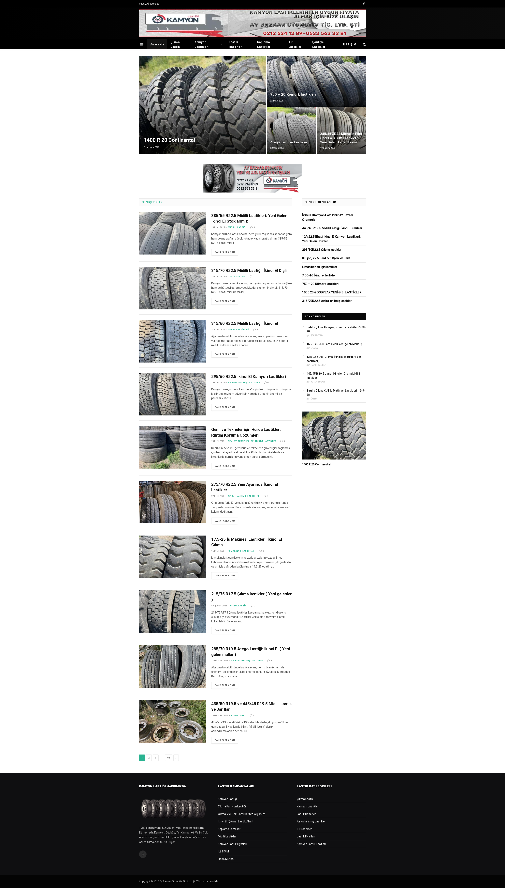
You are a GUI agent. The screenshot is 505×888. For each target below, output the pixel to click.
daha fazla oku (225, 252)
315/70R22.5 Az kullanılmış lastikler (327, 301)
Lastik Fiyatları (306, 836)
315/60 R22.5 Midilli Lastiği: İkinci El (244, 323)
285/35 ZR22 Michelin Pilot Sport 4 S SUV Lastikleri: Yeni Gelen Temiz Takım (341, 138)
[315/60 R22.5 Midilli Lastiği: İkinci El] (172, 341)
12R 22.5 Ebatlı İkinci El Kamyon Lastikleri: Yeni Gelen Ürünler (331, 239)
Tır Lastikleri (295, 44)
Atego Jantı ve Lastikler (289, 142)
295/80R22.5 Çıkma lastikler (321, 250)
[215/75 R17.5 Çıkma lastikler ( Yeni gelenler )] (172, 611)
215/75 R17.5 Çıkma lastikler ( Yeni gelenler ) (251, 597)
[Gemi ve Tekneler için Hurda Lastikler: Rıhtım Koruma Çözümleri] (172, 447)
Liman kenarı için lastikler (319, 267)
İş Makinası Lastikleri (241, 551)
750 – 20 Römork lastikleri (320, 284)
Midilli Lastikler (227, 836)
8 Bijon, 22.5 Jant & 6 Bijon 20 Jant (326, 258)
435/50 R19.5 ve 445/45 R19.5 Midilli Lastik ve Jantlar (251, 706)
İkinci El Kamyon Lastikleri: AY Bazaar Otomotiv (327, 217)
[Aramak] (364, 44)
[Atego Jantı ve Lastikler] (291, 130)
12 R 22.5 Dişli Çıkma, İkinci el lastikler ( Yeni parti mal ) (334, 359)
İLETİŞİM (349, 44)
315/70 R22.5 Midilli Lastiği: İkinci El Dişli (249, 270)
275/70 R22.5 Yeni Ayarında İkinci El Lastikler (244, 487)
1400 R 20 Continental (169, 140)
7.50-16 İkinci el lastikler (319, 275)
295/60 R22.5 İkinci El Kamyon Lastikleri (248, 376)
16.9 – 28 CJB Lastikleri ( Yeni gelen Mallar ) (334, 344)
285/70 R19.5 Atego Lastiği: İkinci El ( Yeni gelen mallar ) (250, 652)
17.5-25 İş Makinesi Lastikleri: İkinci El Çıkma (246, 542)
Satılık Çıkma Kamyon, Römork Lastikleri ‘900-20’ (336, 329)
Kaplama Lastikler (263, 44)
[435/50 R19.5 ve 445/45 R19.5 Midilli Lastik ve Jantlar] (172, 721)
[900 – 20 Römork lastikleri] (316, 81)
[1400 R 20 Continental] (202, 105)
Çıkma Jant (238, 715)
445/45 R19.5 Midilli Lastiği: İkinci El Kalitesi (332, 228)
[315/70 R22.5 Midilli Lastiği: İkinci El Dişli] (172, 288)
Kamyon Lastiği (227, 799)
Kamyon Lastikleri (202, 44)
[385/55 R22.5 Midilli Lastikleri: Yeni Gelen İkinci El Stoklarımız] (172, 233)
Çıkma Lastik (175, 44)
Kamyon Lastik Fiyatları (232, 844)
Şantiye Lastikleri (319, 44)
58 (168, 757)
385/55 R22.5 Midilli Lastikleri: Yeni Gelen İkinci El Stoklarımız (249, 218)
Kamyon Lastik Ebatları (311, 844)
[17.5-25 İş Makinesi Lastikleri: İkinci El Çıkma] (172, 557)
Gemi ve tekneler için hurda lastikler (252, 441)
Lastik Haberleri (236, 44)
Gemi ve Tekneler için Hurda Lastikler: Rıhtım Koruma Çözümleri (246, 432)
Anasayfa (157, 44)
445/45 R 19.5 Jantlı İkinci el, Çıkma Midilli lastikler (333, 375)
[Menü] (141, 44)
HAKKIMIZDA (226, 859)
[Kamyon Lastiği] (252, 23)
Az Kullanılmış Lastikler (244, 382)
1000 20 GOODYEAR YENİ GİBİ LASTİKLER (331, 292)
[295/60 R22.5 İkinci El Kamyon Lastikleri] (172, 394)
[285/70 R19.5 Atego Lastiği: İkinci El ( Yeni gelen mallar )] (172, 666)
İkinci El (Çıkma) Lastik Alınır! (235, 821)
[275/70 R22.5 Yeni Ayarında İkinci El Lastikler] (172, 502)
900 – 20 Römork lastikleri (293, 94)
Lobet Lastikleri (238, 329)
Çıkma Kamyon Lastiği (232, 806)
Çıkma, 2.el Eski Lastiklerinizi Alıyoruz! (241, 814)
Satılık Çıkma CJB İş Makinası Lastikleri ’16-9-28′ (336, 392)
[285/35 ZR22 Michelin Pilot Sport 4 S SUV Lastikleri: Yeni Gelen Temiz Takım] (341, 130)
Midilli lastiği (237, 227)
